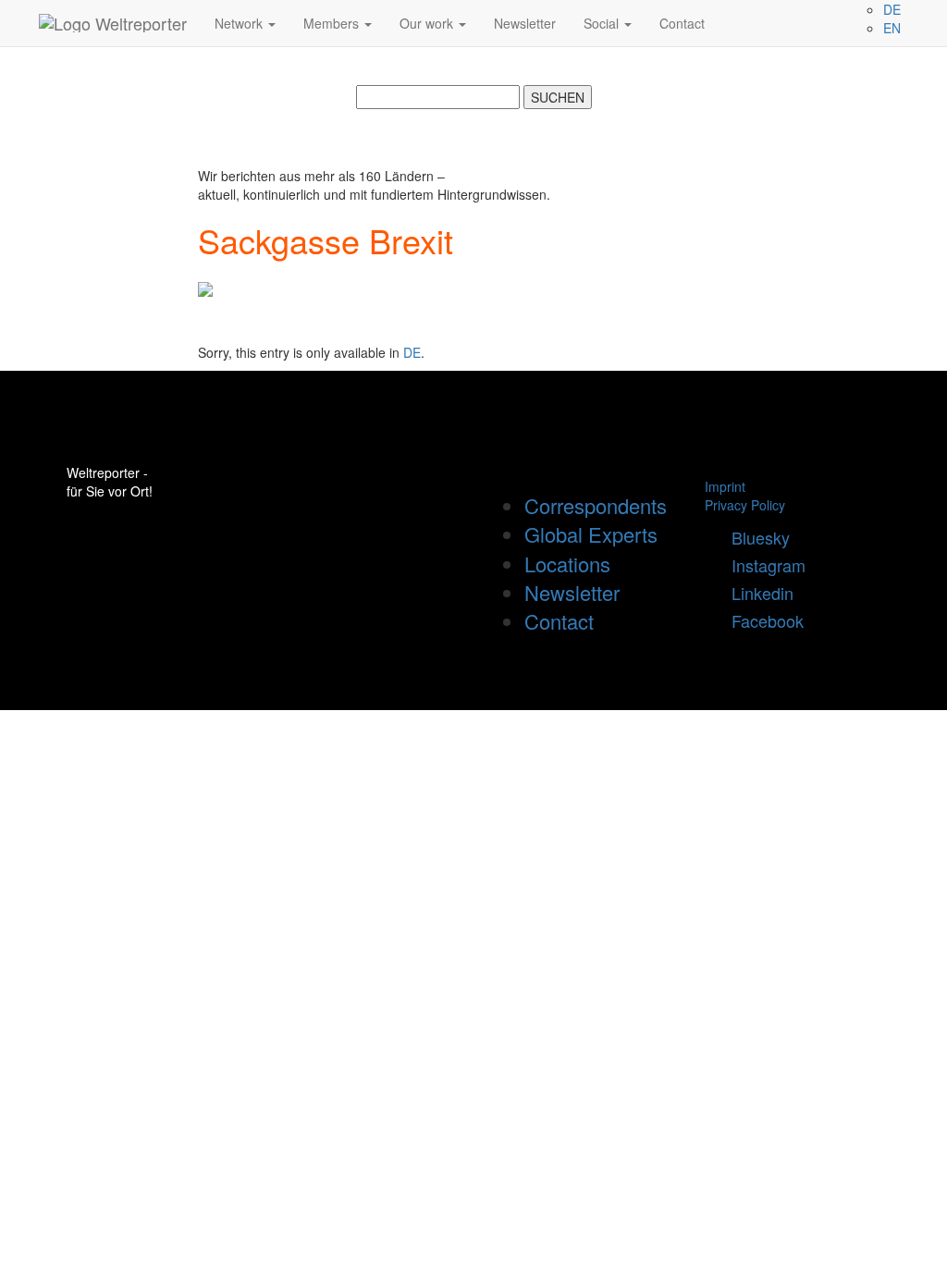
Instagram (762, 565)
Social (603, 23)
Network (240, 23)
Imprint (725, 486)
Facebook (761, 620)
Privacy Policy (745, 505)
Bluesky (754, 537)
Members (333, 23)
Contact (682, 23)
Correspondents (595, 505)
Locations (567, 563)
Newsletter (525, 23)
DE (412, 352)
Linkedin (755, 593)
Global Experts (591, 534)
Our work (428, 23)
